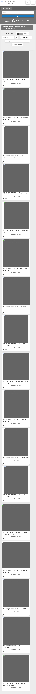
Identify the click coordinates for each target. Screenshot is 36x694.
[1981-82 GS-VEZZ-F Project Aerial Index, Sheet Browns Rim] (16, 555)
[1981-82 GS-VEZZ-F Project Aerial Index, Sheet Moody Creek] (16, 480)
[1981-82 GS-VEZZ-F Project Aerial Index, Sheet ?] (16, 178)
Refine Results (18, 44)
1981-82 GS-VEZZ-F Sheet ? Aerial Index (15, 193)
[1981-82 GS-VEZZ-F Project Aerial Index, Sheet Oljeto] (16, 64)
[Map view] (27, 34)
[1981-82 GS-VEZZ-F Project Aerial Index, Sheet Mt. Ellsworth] (16, 404)
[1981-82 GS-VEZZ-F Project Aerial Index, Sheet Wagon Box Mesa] (16, 668)
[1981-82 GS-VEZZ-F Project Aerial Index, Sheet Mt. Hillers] (16, 593)
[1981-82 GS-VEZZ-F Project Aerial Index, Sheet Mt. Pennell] (16, 631)
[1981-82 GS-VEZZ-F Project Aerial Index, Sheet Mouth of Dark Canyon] (16, 517)
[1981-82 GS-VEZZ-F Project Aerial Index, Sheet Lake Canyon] (16, 253)
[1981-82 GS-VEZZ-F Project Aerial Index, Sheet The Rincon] (16, 291)
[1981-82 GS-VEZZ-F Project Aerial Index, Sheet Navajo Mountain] (16, 140)
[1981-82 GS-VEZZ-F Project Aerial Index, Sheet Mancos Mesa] (16, 366)
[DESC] (16, 37)
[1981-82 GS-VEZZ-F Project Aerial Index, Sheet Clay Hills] (16, 215)
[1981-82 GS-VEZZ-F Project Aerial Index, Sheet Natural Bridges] (16, 329)
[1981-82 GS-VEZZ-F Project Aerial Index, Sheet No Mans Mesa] (16, 102)
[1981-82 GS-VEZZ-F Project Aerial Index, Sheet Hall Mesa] (16, 442)
